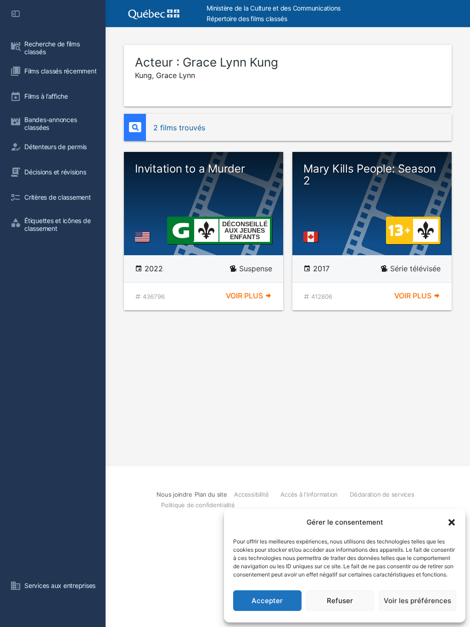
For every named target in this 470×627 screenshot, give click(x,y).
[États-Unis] (144, 237)
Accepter (267, 600)
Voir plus (245, 295)
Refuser (340, 600)
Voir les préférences (417, 600)
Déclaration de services (382, 494)
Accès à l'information (309, 494)
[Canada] (312, 237)
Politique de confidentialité (198, 505)
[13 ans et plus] (399, 229)
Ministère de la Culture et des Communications (274, 8)
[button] (451, 522)
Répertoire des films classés (247, 18)
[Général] (180, 229)
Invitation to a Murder (190, 168)
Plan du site (211, 494)
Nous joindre (174, 494)
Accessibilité (251, 494)
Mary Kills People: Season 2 (369, 174)
